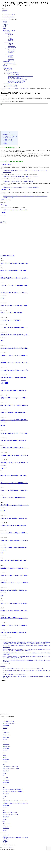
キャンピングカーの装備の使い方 (15, 78)
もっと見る (3, 295)
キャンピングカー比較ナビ (6, 88)
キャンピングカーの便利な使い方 (15, 82)
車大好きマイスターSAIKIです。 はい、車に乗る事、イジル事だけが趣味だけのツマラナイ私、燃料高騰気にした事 (26, 676)
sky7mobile (5, 841)
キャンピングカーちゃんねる (11, 85)
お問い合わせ (6, 838)
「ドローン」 (6, 142)
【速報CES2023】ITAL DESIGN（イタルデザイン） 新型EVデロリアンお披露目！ (21, 176)
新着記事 (5, 65)
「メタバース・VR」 (8, 140)
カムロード (10, 44)
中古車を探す (6, 61)
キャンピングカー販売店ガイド (12, 72)
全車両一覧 (7, 31)
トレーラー (10, 39)
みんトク (5, 842)
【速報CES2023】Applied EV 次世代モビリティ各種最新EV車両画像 (18, 181)
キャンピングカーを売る (10, 64)
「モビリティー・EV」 (8, 137)
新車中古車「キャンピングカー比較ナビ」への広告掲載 (15, 837)
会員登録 (5, 21)
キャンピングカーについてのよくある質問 (17, 79)
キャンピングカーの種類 (13, 74)
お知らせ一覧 (3, 221)
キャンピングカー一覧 (10, 63)
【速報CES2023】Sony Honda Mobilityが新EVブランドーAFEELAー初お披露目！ (21, 187)
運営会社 (5, 836)
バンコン (10, 35)
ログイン (5, 25)
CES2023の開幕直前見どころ (8, 134)
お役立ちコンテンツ (7, 68)
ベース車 (7, 42)
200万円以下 (10, 56)
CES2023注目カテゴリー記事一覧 (9, 136)
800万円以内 (10, 57)
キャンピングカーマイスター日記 (20, 88)
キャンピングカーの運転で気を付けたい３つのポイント (20, 76)
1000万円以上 (11, 60)
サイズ (6, 48)
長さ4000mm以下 (11, 49)
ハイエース (10, 43)
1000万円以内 (11, 59)
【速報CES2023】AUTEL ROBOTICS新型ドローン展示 (15, 209)
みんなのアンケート (7, 66)
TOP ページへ (3, 222)
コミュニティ (6, 83)
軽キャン (10, 36)
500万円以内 (10, 55)
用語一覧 (7, 70)
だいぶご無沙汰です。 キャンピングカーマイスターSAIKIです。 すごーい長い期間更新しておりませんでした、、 (26, 670)
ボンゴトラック (11, 46)
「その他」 (5, 143)
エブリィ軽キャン (12, 47)
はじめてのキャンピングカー (11, 73)
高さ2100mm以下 (11, 51)
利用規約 (5, 840)
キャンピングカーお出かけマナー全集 (16, 81)
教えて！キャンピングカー (11, 86)
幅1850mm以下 (11, 52)
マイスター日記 (8, 69)
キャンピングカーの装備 (13, 77)
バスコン (10, 38)
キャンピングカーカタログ (9, 30)
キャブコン (10, 34)
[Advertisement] (25, 238)
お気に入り (5, 24)
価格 (6, 53)
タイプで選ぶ (8, 33)
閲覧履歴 (5, 22)
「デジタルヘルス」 (8, 139)
